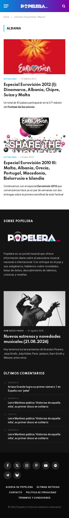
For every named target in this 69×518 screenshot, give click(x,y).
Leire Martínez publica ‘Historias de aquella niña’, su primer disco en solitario (34, 404)
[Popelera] (34, 6)
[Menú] (6, 6)
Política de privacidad (41, 492)
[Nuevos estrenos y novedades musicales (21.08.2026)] (34, 308)
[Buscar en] (63, 6)
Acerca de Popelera (19, 487)
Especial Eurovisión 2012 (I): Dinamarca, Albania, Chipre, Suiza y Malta (32, 90)
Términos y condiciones (34, 498)
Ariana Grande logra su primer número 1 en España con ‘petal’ (34, 388)
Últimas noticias (48, 487)
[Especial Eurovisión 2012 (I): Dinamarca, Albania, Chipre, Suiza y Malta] (34, 56)
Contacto (15, 492)
